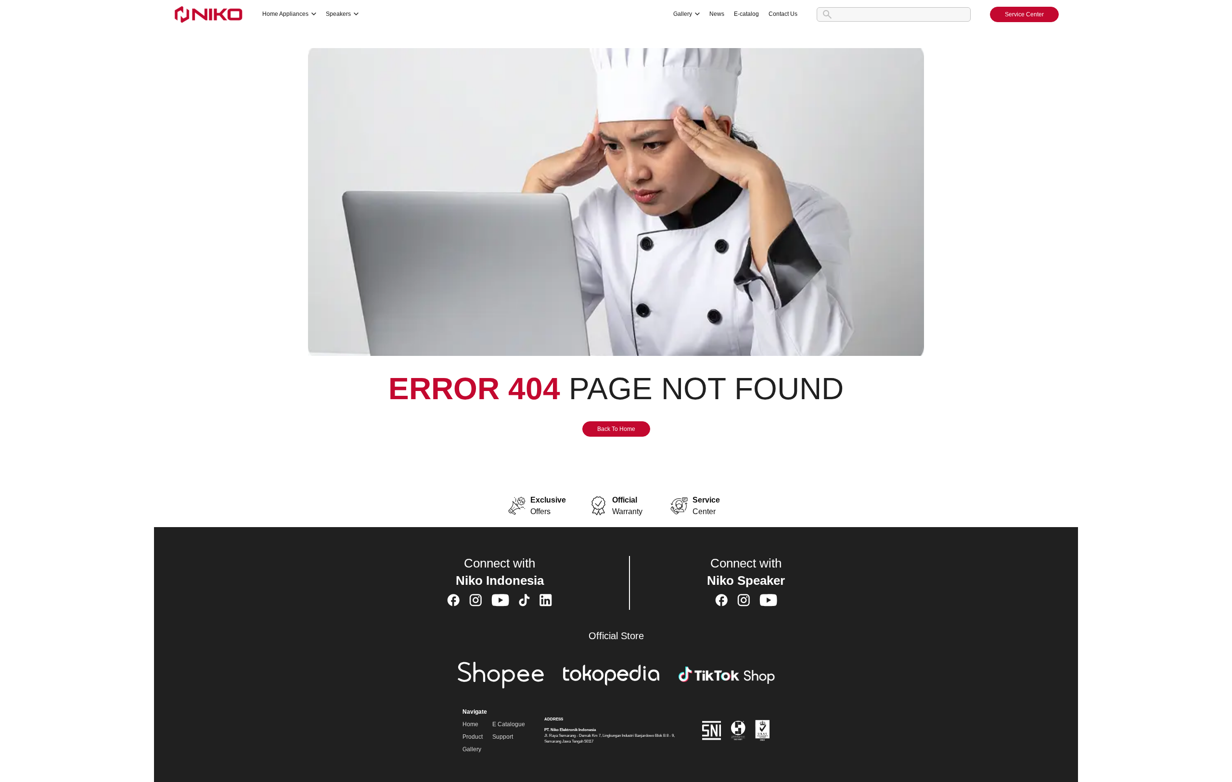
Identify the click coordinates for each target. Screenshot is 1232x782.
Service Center (1024, 14)
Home (470, 724)
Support (502, 736)
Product (472, 736)
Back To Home (616, 429)
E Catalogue (508, 724)
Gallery (471, 749)
